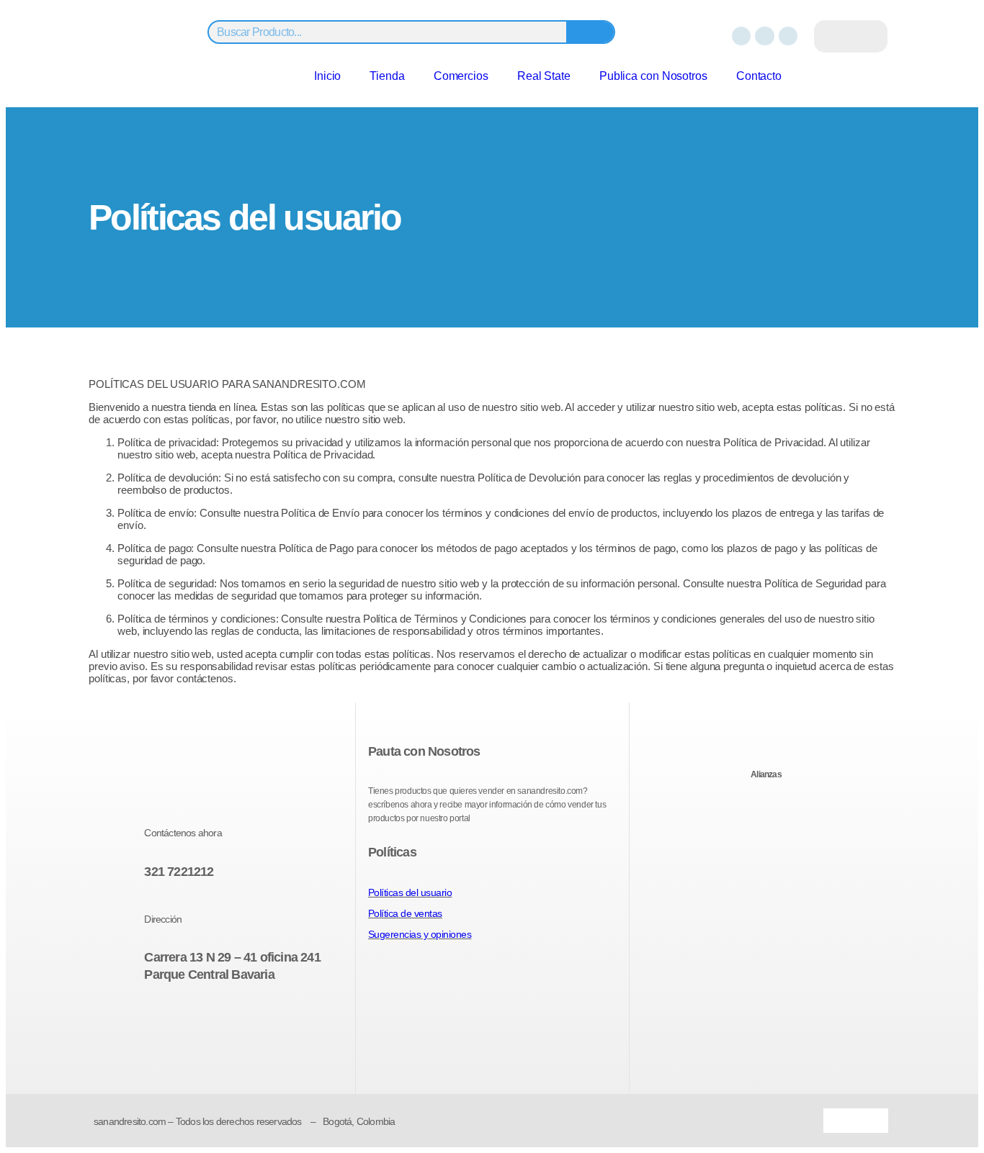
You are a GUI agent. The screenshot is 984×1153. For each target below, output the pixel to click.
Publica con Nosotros (653, 76)
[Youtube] (231, 1019)
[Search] (590, 32)
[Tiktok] (257, 1019)
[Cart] (851, 36)
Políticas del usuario (410, 892)
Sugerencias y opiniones (420, 934)
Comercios (461, 76)
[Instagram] (764, 36)
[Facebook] (741, 36)
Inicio (327, 76)
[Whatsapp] (788, 36)
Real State (544, 76)
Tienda (387, 76)
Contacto (759, 76)
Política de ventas (405, 913)
